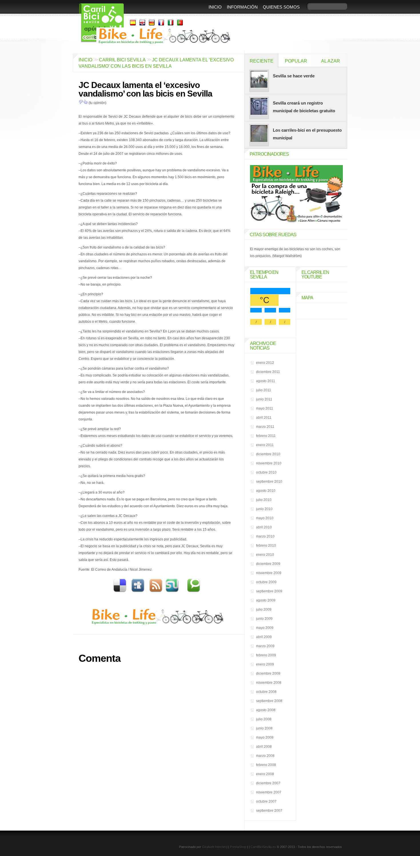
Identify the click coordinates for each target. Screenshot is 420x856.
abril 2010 (264, 527)
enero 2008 (265, 774)
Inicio (215, 7)
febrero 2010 (266, 546)
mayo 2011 (264, 408)
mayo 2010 (264, 518)
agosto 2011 (265, 381)
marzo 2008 (265, 756)
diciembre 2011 (268, 372)
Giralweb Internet (214, 847)
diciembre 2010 (268, 454)
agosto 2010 (265, 491)
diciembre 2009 (268, 564)
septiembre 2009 (269, 591)
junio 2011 (264, 399)
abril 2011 (263, 418)
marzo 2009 (265, 646)
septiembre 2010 (269, 482)
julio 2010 (263, 500)
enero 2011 (265, 445)
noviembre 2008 (268, 683)
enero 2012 (265, 363)
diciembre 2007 (268, 783)
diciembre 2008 (268, 673)
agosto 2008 (265, 710)
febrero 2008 (266, 765)
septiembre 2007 (269, 811)
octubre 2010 (266, 472)
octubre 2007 (266, 801)
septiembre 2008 (269, 701)
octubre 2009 (266, 582)
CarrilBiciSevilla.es (263, 847)
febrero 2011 (266, 436)
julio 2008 (263, 719)
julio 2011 (263, 390)
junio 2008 (264, 728)
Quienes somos (281, 7)
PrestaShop (238, 847)
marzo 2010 (265, 536)
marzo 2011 (265, 427)
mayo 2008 (264, 737)
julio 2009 (263, 610)
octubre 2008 (266, 692)
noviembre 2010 (268, 463)
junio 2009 (264, 619)
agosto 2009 (265, 600)
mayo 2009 (264, 628)
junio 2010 (264, 509)
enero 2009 (265, 664)
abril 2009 (264, 637)
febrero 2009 (266, 655)
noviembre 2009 (268, 573)
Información (242, 7)
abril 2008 (264, 747)
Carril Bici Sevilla (122, 59)
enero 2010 (265, 555)
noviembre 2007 (268, 792)
